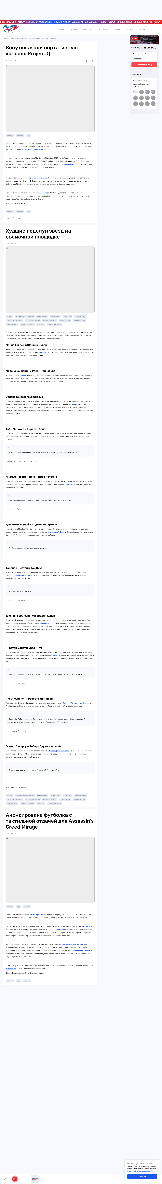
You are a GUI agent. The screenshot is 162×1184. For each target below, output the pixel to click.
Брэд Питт (68, 317)
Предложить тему (144, 65)
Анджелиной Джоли (57, 532)
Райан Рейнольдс (27, 324)
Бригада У (62, 29)
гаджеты (20, 135)
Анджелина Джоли (33, 320)
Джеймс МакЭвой (49, 320)
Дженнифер (45, 623)
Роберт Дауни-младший (25, 317)
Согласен (142, 1176)
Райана (23, 375)
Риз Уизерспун (80, 317)
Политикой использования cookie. (140, 1171)
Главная (6, 39)
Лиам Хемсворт (79, 320)
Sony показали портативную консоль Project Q (38, 39)
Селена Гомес (42, 317)
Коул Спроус (55, 317)
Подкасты (130, 29)
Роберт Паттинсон (54, 324)
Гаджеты (10, 135)
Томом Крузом (23, 575)
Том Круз (40, 324)
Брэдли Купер (65, 320)
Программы (105, 29)
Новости (14, 39)
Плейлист (118, 29)
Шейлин (42, 352)
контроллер (43, 193)
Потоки (142, 29)
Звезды (9, 317)
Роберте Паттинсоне (72, 703)
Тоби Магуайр (12, 324)
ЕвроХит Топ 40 (87, 29)
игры (28, 135)
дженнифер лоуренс (14, 320)
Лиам (69, 484)
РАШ (75, 29)
